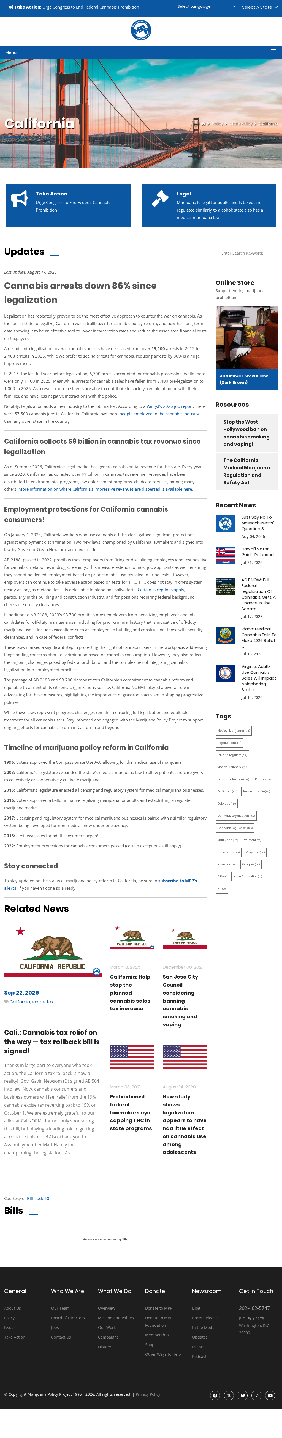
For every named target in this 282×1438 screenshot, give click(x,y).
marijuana (228, 840)
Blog (196, 1308)
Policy (217, 123)
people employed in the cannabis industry (158, 413)
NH (222, 889)
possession (227, 864)
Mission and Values (116, 1317)
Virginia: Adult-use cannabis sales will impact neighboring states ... (259, 678)
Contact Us (61, 1337)
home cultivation (247, 876)
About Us (12, 1308)
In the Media (204, 1327)
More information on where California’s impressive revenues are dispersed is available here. (105, 489)
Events (198, 1346)
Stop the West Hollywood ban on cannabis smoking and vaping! (246, 433)
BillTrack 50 (38, 1198)
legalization (229, 743)
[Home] (203, 123)
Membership (157, 1334)
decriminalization (233, 779)
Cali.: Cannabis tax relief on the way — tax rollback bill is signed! (52, 1042)
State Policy (241, 123)
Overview (106, 1308)
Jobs (55, 1327)
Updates (200, 1337)
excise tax (42, 1002)
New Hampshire (256, 791)
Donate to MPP (158, 1308)
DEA (222, 876)
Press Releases (205, 1317)
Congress (251, 864)
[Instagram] (256, 1395)
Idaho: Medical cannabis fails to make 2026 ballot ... (259, 637)
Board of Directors (68, 1317)
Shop (149, 1344)
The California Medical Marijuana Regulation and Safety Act (246, 471)
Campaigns (108, 1337)
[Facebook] (215, 1395)
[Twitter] (229, 1395)
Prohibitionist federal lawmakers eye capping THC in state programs (131, 1112)
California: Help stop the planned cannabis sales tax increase (130, 992)
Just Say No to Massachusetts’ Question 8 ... (258, 523)
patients (263, 779)
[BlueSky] (243, 1395)
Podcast (199, 1356)
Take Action (14, 1337)
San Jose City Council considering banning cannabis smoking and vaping (180, 1000)
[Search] (269, 253)
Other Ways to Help (163, 1354)
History (104, 1346)
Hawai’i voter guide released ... (259, 551)
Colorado (227, 804)
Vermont (252, 840)
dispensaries (229, 852)
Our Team (60, 1308)
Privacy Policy (148, 1394)
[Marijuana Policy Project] (141, 39)
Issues (10, 1327)
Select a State (258, 7)
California (20, 1002)
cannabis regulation (235, 828)
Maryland (255, 852)
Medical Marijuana (234, 731)
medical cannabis (233, 767)
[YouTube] (270, 1395)
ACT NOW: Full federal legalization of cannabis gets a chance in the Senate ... (259, 594)
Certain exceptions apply (161, 589)
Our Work (107, 1327)
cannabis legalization (236, 816)
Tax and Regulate (232, 755)
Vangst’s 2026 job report (170, 406)
